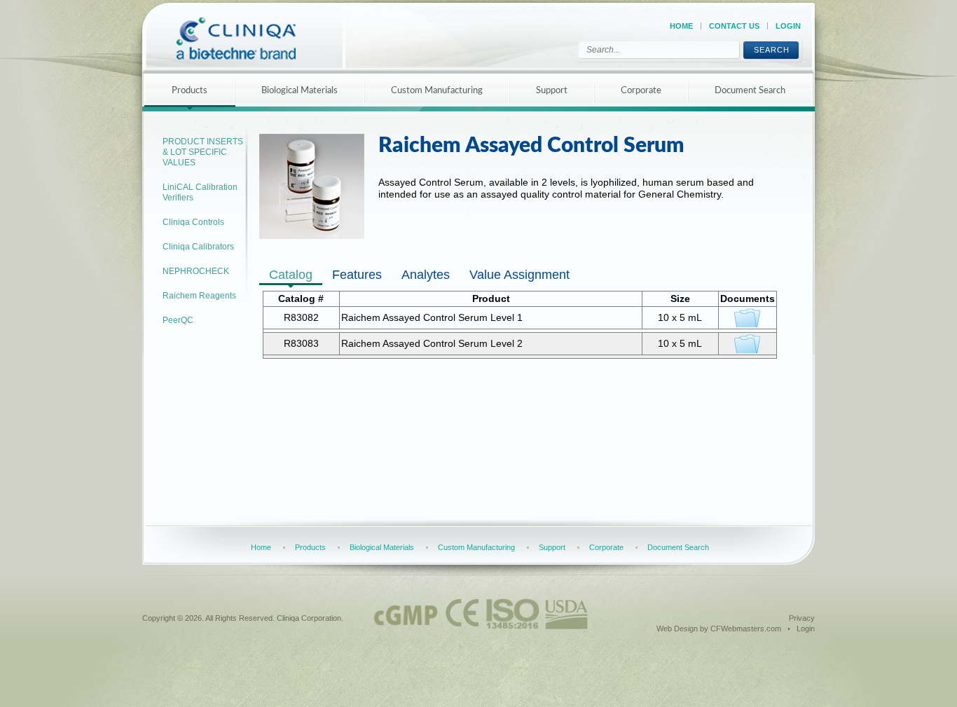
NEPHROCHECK (196, 271)
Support (551, 90)
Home (681, 26)
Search (772, 50)
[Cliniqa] (248, 38)
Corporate (641, 90)
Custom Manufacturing (437, 90)
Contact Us (734, 26)
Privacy (802, 618)
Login (788, 26)
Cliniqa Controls (193, 222)
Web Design (677, 628)
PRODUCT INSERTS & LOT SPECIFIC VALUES (203, 152)
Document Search (750, 90)
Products (189, 90)
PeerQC (178, 320)
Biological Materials (299, 90)
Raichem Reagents (199, 296)
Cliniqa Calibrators (198, 247)
